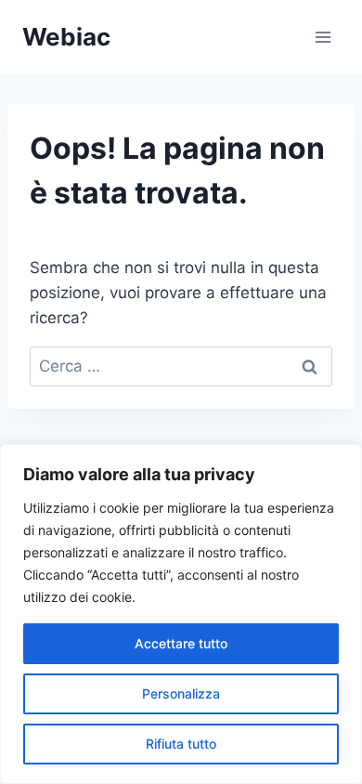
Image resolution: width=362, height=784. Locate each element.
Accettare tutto (181, 643)
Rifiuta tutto (181, 743)
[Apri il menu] (322, 36)
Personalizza (181, 693)
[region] (181, 614)
